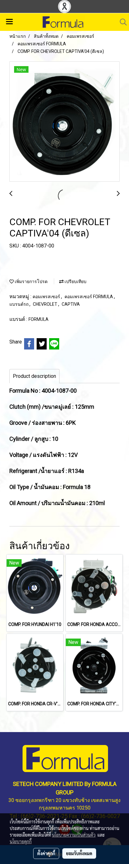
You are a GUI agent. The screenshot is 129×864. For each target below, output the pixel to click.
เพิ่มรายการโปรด (31, 281)
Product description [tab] (34, 376)
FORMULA (38, 319)
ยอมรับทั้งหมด (79, 853)
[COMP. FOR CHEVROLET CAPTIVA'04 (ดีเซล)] (64, 122)
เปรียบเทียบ (75, 281)
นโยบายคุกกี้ (21, 841)
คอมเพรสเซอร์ (47, 296)
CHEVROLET (45, 304)
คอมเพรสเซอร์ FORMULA (89, 296)
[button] (121, 22)
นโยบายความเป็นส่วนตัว (73, 835)
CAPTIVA (71, 304)
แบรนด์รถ (19, 304)
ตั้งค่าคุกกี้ (46, 853)
